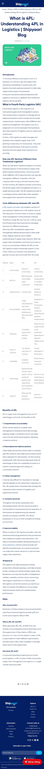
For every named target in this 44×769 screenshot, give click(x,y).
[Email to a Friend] (25, 684)
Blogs (10, 9)
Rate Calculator (11, 729)
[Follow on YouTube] (37, 740)
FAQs (11, 734)
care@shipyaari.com (33, 733)
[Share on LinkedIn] (27, 684)
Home (4, 9)
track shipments (9, 545)
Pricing (33, 714)
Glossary (11, 736)
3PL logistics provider (12, 207)
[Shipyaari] (22, 4)
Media (11, 731)
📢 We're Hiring (32, 762)
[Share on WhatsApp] (18, 684)
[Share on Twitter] (22, 684)
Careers (33, 717)
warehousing (31, 172)
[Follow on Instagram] (30, 740)
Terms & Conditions (6, 764)
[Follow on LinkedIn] (35, 740)
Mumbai (11, 710)
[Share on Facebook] (20, 684)
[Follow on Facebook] (28, 740)
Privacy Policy (17, 764)
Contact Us (33, 709)
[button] (3, 3)
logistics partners (31, 147)
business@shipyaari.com (33, 728)
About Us (33, 706)
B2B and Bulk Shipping (22, 9)
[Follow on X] (32, 740)
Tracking (11, 726)
